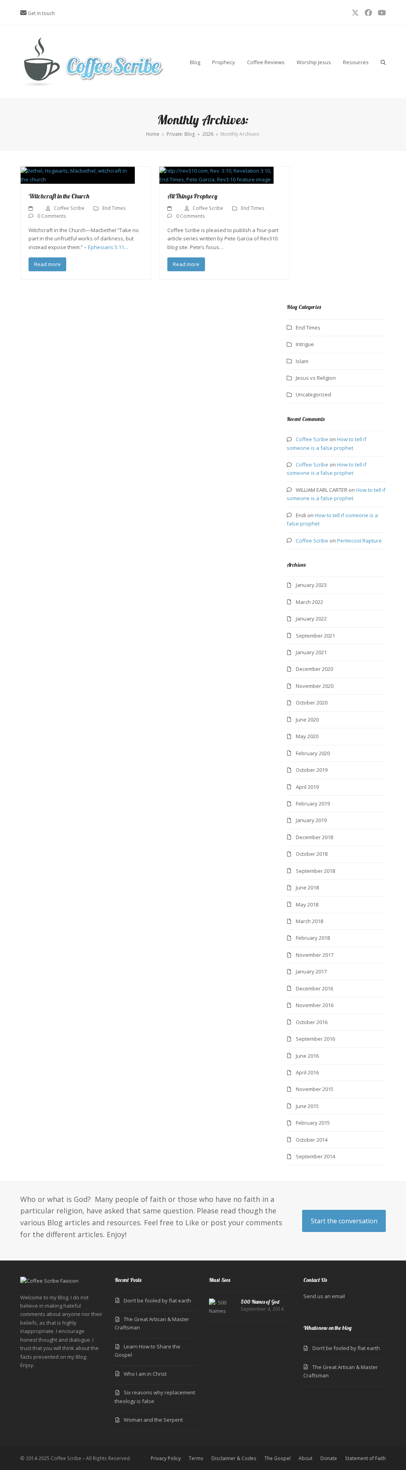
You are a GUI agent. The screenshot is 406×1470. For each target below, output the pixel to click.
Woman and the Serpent (153, 1419)
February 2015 (313, 1122)
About (305, 1458)
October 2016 (311, 1022)
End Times (114, 208)
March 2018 (309, 921)
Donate (328, 1458)
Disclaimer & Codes (234, 1458)
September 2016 (315, 1038)
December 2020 (314, 668)
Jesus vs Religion (316, 377)
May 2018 (307, 904)
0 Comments (51, 216)
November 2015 (314, 1089)
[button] (383, 62)
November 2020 (314, 685)
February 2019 (313, 803)
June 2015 (307, 1106)
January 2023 (311, 584)
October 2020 (311, 702)
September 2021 (315, 635)
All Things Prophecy (192, 196)
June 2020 (307, 719)
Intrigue (305, 344)
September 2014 (315, 1156)
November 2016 (314, 1005)
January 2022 (311, 618)
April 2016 (307, 1072)
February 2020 (313, 753)
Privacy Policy (166, 1458)
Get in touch (41, 13)
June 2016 (307, 1055)
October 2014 (311, 1139)
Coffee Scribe (69, 208)
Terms (196, 1458)
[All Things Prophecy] (216, 174)
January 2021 (311, 652)
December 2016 (314, 988)
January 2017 (311, 971)
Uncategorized (313, 394)
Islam (302, 361)
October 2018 (311, 853)
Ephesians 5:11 (106, 247)
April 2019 (307, 786)
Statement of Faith (365, 1458)
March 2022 (309, 602)
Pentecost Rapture (359, 540)
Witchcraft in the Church (59, 196)
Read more (47, 264)
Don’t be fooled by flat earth (157, 1300)
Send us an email (324, 1296)
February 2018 (313, 937)
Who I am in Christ (145, 1373)
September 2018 (315, 870)
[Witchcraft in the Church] (78, 174)
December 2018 (314, 837)
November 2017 (314, 954)
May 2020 (307, 736)
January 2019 (311, 820)
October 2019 (311, 769)
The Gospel (277, 1458)
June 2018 (307, 887)
